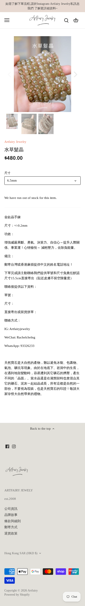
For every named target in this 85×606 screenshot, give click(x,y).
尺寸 (7, 173)
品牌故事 (10, 515)
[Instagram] (14, 446)
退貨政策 (10, 533)
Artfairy (33, 590)
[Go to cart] (75, 20)
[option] (42, 74)
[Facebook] (7, 446)
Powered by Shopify (17, 594)
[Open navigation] (6, 20)
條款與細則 (12, 521)
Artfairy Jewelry (15, 141)
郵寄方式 (10, 527)
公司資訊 (10, 508)
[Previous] (9, 74)
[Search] (66, 20)
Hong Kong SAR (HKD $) (20, 553)
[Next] (75, 74)
